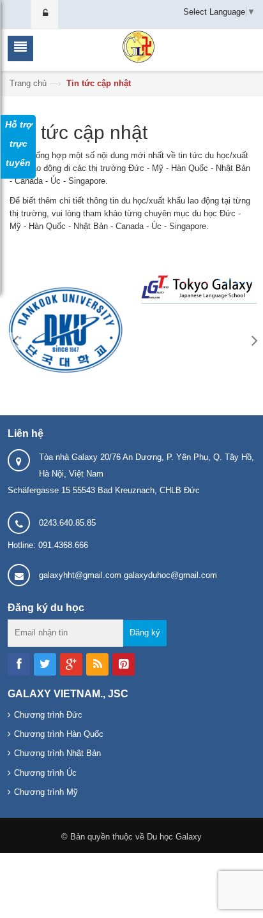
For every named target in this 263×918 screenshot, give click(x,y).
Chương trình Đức (48, 715)
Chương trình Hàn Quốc (58, 734)
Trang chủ (28, 83)
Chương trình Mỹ (46, 792)
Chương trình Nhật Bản (57, 753)
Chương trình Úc (45, 773)
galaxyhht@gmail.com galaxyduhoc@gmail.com (128, 575)
